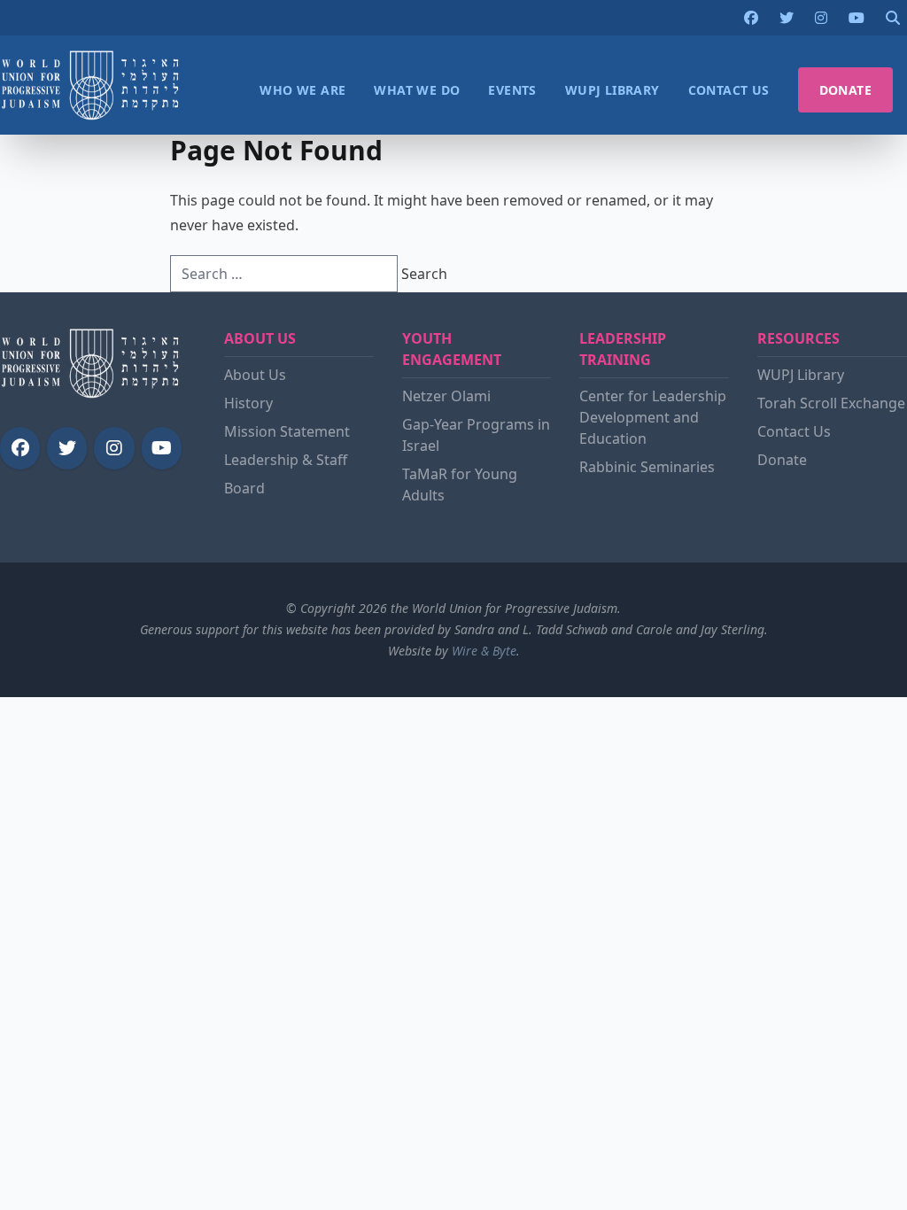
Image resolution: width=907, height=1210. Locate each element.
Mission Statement (287, 431)
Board (244, 488)
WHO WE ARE (302, 89)
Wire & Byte (484, 650)
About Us (255, 374)
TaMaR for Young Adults (459, 484)
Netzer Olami (446, 396)
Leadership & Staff (285, 459)
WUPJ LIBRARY (612, 89)
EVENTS (512, 89)
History (248, 403)
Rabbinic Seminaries (647, 467)
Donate (782, 459)
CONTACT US (729, 89)
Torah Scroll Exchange (831, 403)
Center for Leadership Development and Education (652, 417)
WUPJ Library (800, 374)
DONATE (845, 89)
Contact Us (794, 431)
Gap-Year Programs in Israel (476, 435)
